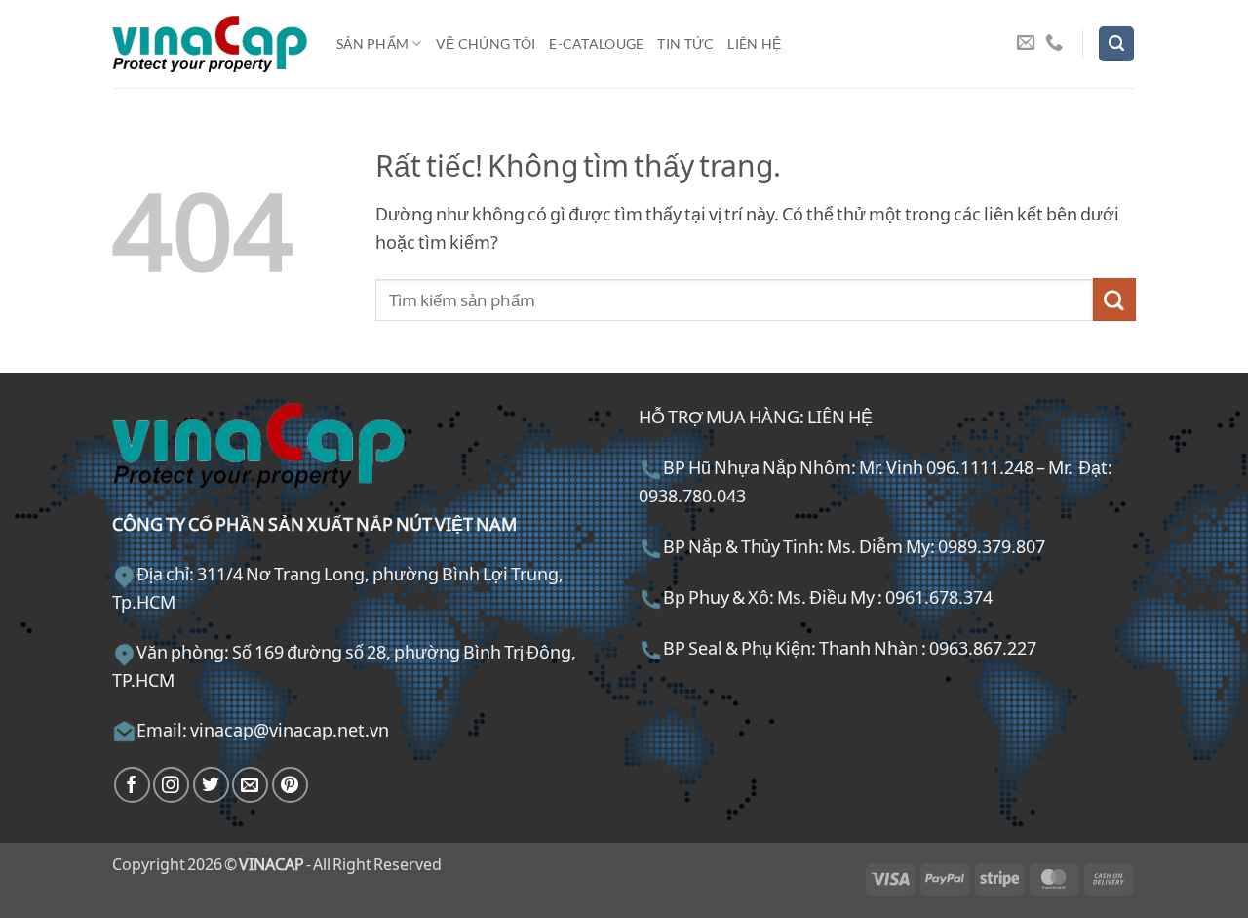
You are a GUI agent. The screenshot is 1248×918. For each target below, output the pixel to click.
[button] (1116, 43)
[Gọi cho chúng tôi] (1054, 43)
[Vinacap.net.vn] (209, 44)
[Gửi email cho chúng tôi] (1025, 43)
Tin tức (685, 43)
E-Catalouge (596, 43)
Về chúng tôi (485, 43)
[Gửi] (1114, 299)
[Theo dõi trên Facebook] (132, 785)
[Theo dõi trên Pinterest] (290, 785)
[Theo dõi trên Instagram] (171, 785)
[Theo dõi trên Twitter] (211, 785)
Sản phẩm (372, 43)
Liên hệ (754, 43)
